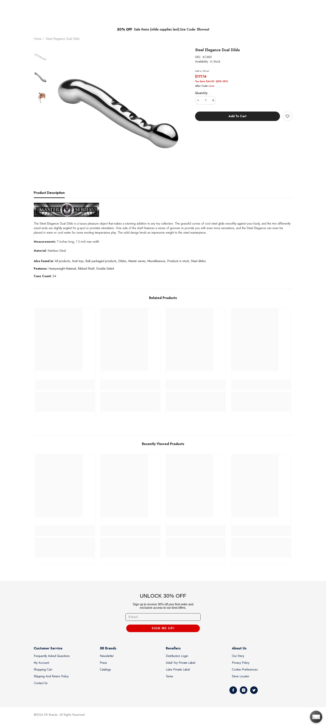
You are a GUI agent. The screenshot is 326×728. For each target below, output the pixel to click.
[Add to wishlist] (287, 116)
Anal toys (78, 261)
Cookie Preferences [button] (245, 669)
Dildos (122, 261)
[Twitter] (254, 690)
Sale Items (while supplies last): (157, 29)
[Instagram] (243, 690)
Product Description (49, 192)
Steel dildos (198, 261)
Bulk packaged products (100, 261)
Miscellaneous (156, 261)
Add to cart (237, 116)
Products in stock (178, 261)
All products (62, 261)
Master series (136, 261)
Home (38, 39)
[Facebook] (233, 690)
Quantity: (201, 93)
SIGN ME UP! (163, 628)
